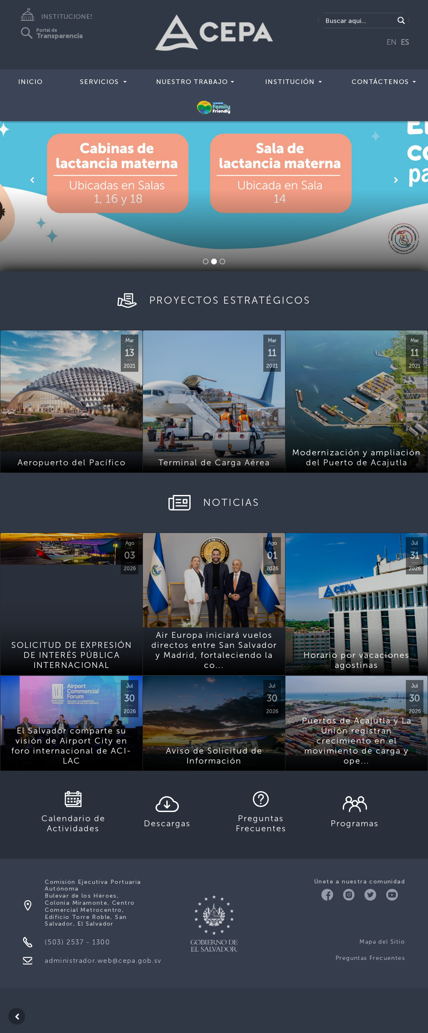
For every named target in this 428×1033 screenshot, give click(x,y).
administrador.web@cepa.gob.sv (103, 960)
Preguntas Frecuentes (370, 958)
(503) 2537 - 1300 (77, 942)
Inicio (30, 82)
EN (392, 42)
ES (405, 42)
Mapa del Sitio (382, 941)
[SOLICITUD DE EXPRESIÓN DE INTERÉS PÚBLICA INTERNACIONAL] (71, 549)
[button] (32, 180)
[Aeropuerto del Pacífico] (71, 391)
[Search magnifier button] (401, 20)
